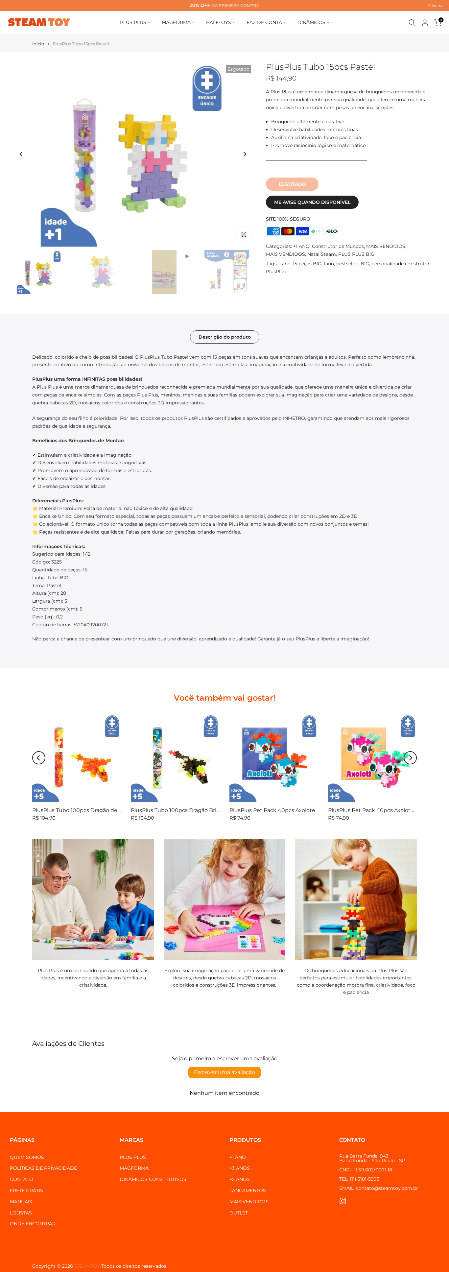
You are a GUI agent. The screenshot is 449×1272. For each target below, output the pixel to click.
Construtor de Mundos (338, 246)
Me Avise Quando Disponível (312, 202)
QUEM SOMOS (27, 1157)
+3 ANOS (239, 1168)
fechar (14, 6)
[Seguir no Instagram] (342, 1201)
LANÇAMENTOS (247, 1190)
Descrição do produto (225, 337)
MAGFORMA (176, 22)
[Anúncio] (224, 6)
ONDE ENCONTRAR (33, 1224)
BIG (365, 264)
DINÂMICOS (311, 22)
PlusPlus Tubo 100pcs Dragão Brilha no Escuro (191, 810)
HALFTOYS (218, 22)
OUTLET (238, 1213)
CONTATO (21, 1179)
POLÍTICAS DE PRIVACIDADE (43, 1168)
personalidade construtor (400, 264)
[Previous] (21, 154)
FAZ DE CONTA (264, 22)
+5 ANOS (239, 1179)
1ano (329, 264)
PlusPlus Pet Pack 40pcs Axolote (272, 810)
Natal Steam (321, 254)
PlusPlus (276, 272)
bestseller (347, 264)
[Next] (244, 154)
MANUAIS (21, 1202)
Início (38, 44)
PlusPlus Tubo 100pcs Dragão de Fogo (82, 810)
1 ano (285, 264)
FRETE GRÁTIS (26, 1190)
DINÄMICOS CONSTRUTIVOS (153, 1179)
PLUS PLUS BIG (356, 254)
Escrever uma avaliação (224, 1072)
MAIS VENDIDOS (385, 246)
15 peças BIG (307, 264)
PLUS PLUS (133, 22)
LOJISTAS (21, 1213)
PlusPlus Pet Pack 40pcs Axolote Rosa (378, 810)
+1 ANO (301, 246)
